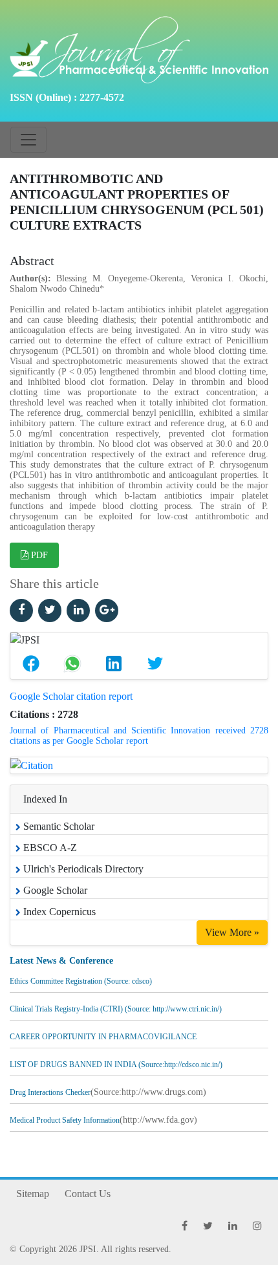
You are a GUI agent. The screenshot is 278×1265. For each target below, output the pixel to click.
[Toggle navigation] (28, 140)
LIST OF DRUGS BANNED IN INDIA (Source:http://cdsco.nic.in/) (116, 1061)
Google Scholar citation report (71, 696)
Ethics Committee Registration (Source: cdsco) (81, 978)
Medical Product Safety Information (65, 1117)
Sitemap (32, 1193)
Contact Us (88, 1193)
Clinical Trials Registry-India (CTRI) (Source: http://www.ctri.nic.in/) (116, 1006)
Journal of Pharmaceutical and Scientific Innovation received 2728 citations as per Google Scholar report (139, 736)
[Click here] (21, 610)
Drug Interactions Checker (50, 1089)
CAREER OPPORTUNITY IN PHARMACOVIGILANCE (103, 1034)
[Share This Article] (31, 663)
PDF (38, 555)
